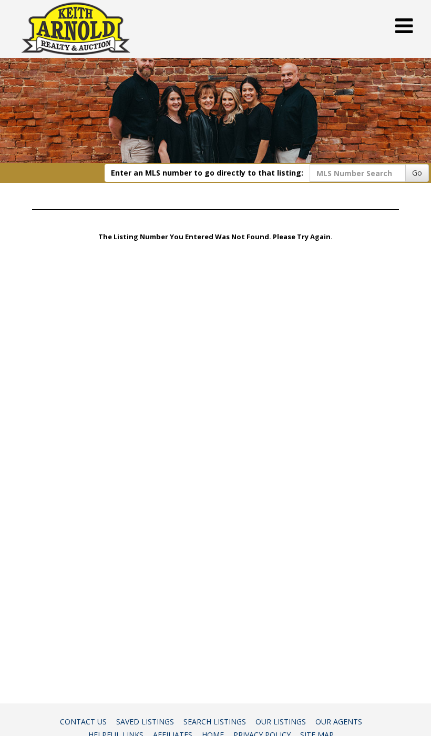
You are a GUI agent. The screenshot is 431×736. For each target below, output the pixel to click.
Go (417, 173)
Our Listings (280, 722)
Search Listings (214, 722)
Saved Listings (145, 722)
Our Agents (338, 722)
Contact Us (83, 722)
